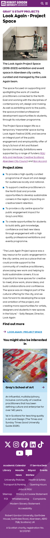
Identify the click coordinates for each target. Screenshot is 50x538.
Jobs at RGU (25, 489)
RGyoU (32, 470)
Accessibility (25, 508)
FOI (6, 499)
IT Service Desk (38, 465)
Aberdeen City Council (15, 161)
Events (43, 470)
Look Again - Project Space (24, 332)
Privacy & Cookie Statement (32, 494)
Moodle (19, 470)
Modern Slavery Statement (25, 504)
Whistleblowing (20, 499)
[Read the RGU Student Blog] (28, 455)
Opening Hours (38, 485)
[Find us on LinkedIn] (33, 446)
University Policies (14, 480)
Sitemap (7, 494)
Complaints (39, 499)
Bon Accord (40, 161)
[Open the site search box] (42, 3)
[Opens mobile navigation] (46, 3)
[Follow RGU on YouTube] (19, 455)
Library (7, 470)
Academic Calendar (14, 465)
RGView (30, 475)
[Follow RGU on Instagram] (16, 446)
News (19, 475)
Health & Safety (37, 480)
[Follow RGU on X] (7, 446)
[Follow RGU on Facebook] (24, 446)
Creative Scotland (33, 157)
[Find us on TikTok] (41, 446)
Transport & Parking (14, 485)
